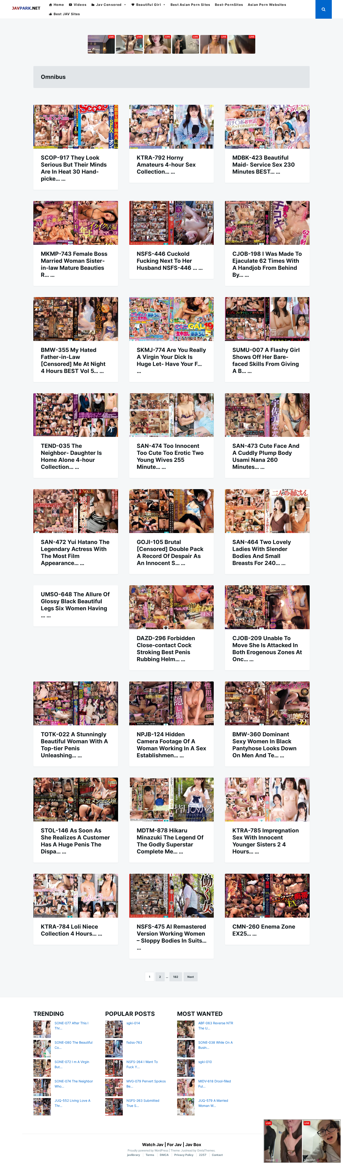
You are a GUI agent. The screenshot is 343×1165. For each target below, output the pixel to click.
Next (190, 977)
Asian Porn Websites (267, 5)
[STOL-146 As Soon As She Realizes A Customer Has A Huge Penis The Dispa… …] (75, 799)
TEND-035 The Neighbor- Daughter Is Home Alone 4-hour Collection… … (71, 456)
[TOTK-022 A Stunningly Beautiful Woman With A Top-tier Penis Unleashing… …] (75, 703)
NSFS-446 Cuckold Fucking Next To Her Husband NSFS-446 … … (170, 260)
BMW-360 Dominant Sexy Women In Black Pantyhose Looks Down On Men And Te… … (264, 745)
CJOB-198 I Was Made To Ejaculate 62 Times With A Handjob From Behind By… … (267, 264)
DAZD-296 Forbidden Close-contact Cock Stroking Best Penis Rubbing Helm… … (166, 649)
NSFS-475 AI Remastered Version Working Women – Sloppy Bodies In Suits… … (171, 937)
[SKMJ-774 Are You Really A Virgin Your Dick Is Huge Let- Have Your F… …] (171, 319)
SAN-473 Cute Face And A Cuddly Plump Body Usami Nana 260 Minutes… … (265, 456)
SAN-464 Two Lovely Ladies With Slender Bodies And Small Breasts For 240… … (261, 552)
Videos (80, 5)
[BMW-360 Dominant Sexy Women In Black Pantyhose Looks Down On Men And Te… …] (267, 703)
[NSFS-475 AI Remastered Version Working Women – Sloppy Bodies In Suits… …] (171, 896)
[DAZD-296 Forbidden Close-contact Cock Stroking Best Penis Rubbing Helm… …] (171, 607)
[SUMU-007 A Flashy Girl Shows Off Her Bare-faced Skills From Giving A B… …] (267, 319)
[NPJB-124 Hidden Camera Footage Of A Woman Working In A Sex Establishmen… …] (171, 703)
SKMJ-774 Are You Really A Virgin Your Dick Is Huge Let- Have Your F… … (171, 360)
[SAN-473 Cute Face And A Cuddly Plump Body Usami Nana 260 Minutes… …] (267, 415)
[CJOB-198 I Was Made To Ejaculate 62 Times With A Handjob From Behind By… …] (267, 223)
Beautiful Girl (148, 5)
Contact (217, 1155)
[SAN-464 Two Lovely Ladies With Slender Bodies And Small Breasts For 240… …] (267, 511)
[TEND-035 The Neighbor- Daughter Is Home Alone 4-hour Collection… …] (75, 415)
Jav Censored (109, 5)
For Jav (174, 1144)
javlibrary (133, 1155)
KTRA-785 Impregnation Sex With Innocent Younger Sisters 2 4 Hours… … (265, 841)
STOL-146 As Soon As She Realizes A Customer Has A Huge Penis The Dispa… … (75, 841)
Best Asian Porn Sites (190, 5)
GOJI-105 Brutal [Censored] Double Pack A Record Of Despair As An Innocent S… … (170, 552)
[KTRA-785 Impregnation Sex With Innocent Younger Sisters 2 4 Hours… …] (267, 799)
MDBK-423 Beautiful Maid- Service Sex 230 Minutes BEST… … (263, 164)
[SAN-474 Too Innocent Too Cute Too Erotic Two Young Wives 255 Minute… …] (171, 415)
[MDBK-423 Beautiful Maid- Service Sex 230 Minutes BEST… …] (267, 127)
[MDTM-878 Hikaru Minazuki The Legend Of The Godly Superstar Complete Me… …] (171, 799)
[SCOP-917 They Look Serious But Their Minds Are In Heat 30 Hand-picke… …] (75, 127)
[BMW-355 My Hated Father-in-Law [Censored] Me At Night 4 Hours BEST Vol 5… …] (75, 319)
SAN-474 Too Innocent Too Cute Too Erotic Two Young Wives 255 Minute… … (170, 456)
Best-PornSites (229, 5)
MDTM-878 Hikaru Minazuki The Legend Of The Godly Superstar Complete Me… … (170, 841)
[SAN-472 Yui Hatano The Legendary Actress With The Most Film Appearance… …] (75, 511)
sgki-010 (205, 1062)
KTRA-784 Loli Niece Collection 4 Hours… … (71, 930)
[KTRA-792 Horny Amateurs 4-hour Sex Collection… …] (171, 127)
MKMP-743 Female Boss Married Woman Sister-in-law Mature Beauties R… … (74, 264)
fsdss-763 (134, 1042)
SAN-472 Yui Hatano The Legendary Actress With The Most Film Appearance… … (75, 552)
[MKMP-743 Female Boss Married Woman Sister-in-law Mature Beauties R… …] (75, 223)
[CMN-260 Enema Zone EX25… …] (267, 896)
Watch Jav (153, 1144)
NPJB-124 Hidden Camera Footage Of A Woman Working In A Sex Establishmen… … (171, 745)
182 (175, 977)
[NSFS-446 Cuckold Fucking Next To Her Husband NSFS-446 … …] (171, 223)
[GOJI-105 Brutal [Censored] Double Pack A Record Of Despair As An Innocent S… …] (171, 511)
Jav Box (193, 1144)
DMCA (164, 1155)
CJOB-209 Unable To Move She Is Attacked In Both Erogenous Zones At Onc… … (267, 649)
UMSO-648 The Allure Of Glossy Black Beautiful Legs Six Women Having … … (75, 605)
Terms (150, 1155)
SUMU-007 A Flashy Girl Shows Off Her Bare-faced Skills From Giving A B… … (266, 360)
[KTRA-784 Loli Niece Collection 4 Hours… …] (75, 896)
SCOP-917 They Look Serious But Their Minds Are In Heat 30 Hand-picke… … (74, 168)
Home (59, 5)
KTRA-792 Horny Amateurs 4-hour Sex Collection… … (166, 164)
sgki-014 (133, 1023)
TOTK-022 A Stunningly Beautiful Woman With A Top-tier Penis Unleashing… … (74, 745)
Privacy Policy (183, 1155)
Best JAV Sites (67, 14)
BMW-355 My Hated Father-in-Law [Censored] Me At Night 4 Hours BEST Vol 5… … (73, 360)
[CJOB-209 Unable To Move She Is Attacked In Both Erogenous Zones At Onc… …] (267, 607)
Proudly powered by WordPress (148, 1150)
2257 (202, 1155)
